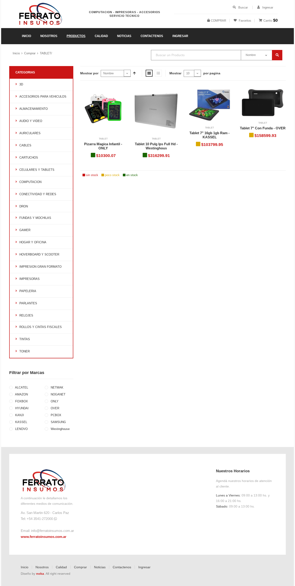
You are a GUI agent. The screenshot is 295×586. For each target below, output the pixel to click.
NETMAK (56, 387)
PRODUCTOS (76, 36)
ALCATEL (21, 387)
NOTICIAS (124, 36)
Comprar (29, 53)
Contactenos (122, 567)
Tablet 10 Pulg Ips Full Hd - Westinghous (156, 146)
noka (40, 573)
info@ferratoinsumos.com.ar (52, 531)
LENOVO (21, 429)
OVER (54, 408)
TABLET (103, 138)
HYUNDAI (21, 408)
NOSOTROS (48, 36)
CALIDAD (101, 36)
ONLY (54, 401)
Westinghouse (60, 429)
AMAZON (21, 394)
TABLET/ (46, 53)
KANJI (19, 415)
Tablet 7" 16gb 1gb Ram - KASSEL (209, 135)
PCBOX (55, 415)
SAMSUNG (58, 422)
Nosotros (42, 567)
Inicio (16, 53)
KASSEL (20, 422)
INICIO (26, 36)
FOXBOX (21, 401)
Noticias (100, 567)
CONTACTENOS (152, 36)
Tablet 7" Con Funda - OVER (263, 128)
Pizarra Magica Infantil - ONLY (103, 146)
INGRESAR (180, 36)
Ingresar (144, 567)
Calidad (61, 567)
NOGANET (57, 394)
